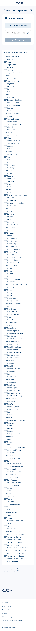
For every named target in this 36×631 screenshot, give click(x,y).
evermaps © (30, 577)
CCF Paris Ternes (10, 404)
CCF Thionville (9, 496)
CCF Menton (8, 274)
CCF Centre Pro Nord (11, 545)
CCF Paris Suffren (10, 401)
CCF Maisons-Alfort (11, 252)
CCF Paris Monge (10, 366)
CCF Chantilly (9, 127)
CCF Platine (8, 417)
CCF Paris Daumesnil (11, 344)
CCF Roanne (8, 431)
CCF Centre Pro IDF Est (12, 540)
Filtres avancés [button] (20, 25)
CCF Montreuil (9, 287)
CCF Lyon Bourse (10, 238)
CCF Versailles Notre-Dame (14, 521)
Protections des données (9, 627)
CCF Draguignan (10, 165)
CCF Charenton (9, 130)
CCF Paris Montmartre (12, 369)
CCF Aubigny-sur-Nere (12, 81)
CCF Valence (8, 510)
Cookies (4, 613)
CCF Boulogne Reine (11, 103)
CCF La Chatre (9, 198)
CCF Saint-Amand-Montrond (14, 447)
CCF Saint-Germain (11, 461)
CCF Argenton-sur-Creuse (13, 73)
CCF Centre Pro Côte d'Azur (14, 534)
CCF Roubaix (8, 436)
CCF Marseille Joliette (12, 263)
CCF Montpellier (10, 282)
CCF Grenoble (9, 181)
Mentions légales (7, 610)
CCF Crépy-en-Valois (11, 154)
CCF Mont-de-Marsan (12, 279)
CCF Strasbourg (10, 493)
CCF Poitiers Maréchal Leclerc (15, 420)
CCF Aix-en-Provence (11, 56)
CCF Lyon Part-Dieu (11, 246)
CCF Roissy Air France (12, 434)
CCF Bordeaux (9, 97)
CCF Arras (7, 75)
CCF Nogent (8, 320)
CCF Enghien (8, 170)
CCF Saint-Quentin (10, 474)
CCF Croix (7, 157)
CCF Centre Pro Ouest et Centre (15, 550)
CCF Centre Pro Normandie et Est (16, 548)
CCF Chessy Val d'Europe (13, 141)
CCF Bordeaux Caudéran (13, 100)
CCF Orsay (8, 325)
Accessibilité (5, 624)
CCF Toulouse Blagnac (12, 504)
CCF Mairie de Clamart (12, 249)
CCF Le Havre (9, 214)
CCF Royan (8, 442)
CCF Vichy (7, 523)
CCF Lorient (8, 236)
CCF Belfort (8, 89)
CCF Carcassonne (10, 122)
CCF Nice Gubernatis (11, 314)
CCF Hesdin (8, 184)
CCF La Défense (10, 200)
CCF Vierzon (8, 526)
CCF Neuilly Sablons (11, 301)
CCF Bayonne (9, 84)
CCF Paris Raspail (10, 388)
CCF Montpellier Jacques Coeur (15, 284)
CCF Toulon (8, 499)
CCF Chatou (8, 138)
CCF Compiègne (10, 151)
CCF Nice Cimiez (10, 309)
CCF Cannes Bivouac (11, 119)
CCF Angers (8, 62)
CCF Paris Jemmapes (12, 355)
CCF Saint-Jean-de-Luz (12, 464)
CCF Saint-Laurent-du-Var (13, 466)
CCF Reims (8, 426)
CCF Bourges (9, 108)
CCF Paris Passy (10, 379)
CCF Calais (8, 116)
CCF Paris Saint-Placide (12, 398)
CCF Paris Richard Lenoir (13, 390)
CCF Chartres (9, 132)
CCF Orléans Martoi (11, 322)
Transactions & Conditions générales (12, 620)
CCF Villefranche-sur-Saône (14, 529)
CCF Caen (7, 111)
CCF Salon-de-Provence (13, 483)
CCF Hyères (8, 189)
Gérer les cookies (7, 606)
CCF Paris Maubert (11, 363)
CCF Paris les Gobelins (12, 358)
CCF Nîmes (8, 317)
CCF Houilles (8, 187)
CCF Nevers (8, 306)
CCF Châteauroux (10, 135)
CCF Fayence (9, 176)
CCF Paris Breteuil (10, 336)
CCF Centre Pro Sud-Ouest (13, 559)
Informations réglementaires (10, 617)
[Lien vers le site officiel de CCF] (19, 3)
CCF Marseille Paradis (12, 265)
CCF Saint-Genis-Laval (12, 458)
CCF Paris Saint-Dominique (14, 396)
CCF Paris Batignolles (12, 331)
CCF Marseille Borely (11, 260)
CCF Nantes (8, 295)
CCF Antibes (8, 70)
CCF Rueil (7, 445)
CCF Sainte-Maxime (11, 453)
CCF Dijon (7, 162)
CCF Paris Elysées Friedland (14, 347)
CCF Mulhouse (9, 290)
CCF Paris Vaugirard (11, 407)
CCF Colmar (8, 149)
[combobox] (15, 32)
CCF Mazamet (9, 268)
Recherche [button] (20, 40)
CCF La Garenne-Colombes (14, 203)
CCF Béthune (8, 92)
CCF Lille (7, 230)
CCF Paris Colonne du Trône (14, 339)
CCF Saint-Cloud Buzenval (13, 450)
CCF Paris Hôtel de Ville (12, 352)
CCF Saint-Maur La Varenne (14, 472)
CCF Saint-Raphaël (11, 477)
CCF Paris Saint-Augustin (13, 393)
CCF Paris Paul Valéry (12, 382)
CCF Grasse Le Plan (11, 179)
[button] (28, 32)
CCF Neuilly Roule (10, 298)
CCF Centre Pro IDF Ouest (13, 542)
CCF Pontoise (9, 423)
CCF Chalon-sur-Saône (12, 124)
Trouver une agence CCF (10, 569)
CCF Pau (7, 412)
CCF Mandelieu (9, 255)
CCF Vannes (8, 515)
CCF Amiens (8, 59)
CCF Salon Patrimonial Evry (14, 485)
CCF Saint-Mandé (10, 469)
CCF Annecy (8, 67)
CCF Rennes (8, 428)
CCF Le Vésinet (9, 227)
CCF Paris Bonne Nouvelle (13, 333)
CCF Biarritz (8, 94)
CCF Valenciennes (10, 512)
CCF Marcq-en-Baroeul (12, 257)
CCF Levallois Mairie (11, 225)
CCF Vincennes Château (12, 531)
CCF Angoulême (10, 65)
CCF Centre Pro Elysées (12, 537)
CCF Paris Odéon (10, 374)
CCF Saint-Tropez (10, 480)
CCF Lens (7, 219)
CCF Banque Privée (11, 561)
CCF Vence (8, 518)
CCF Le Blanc (9, 208)
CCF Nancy (8, 293)
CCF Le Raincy (9, 222)
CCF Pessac (8, 415)
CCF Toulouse (9, 502)
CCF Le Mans (9, 217)
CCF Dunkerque (10, 168)
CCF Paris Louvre (10, 360)
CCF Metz (7, 276)
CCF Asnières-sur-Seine (12, 78)
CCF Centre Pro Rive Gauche (14, 556)
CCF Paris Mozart (10, 371)
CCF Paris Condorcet (11, 341)
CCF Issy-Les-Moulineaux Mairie (15, 195)
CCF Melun (8, 271)
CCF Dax (7, 160)
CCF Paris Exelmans (11, 350)
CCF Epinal (8, 173)
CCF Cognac (8, 146)
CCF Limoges (9, 233)
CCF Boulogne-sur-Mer (12, 105)
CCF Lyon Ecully (10, 244)
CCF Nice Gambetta (11, 312)
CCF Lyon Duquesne (11, 241)
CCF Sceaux (8, 488)
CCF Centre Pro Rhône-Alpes (14, 553)
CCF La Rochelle (10, 206)
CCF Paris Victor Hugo (12, 409)
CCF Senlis (8, 491)
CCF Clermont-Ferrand (12, 143)
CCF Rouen (8, 439)
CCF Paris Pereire (10, 385)
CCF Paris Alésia (10, 328)
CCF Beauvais (9, 86)
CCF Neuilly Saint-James (13, 303)
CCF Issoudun (9, 192)
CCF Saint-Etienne (10, 455)
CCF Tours (7, 507)
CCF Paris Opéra (10, 377)
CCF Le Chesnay (10, 211)
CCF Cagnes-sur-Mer (11, 113)
